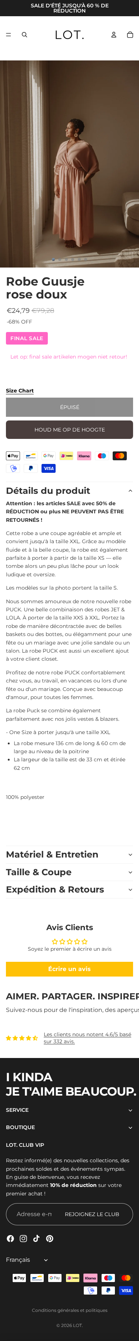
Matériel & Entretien (52, 854)
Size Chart (20, 390)
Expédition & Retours (55, 889)
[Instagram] (23, 1238)
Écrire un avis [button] (69, 968)
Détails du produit (48, 490)
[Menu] (8, 34)
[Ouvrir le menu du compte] (114, 35)
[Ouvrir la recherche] (24, 35)
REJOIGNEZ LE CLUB (92, 1214)
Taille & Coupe (39, 872)
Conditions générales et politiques (69, 1310)
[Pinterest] (49, 1238)
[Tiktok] (36, 1238)
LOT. (78, 1325)
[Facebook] (10, 1238)
